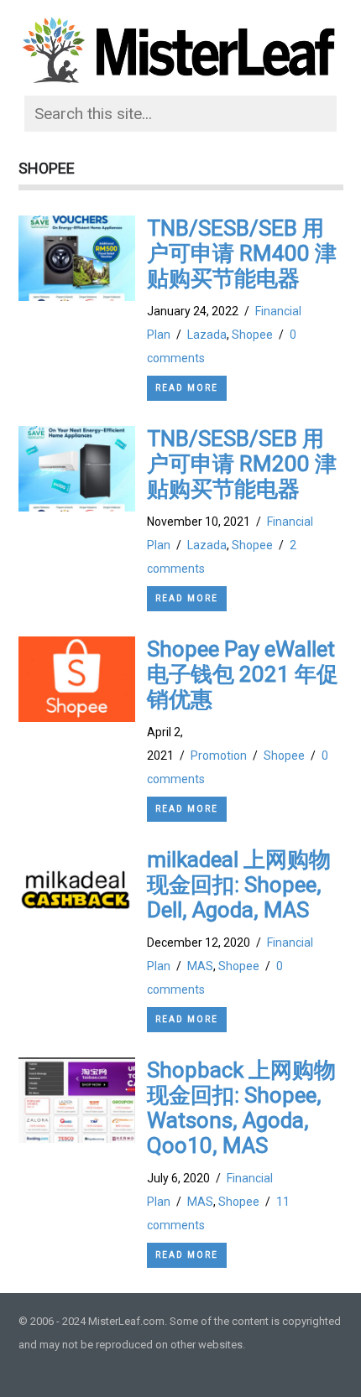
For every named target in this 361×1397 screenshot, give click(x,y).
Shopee (252, 334)
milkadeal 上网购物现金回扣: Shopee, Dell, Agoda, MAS (239, 884)
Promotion (219, 755)
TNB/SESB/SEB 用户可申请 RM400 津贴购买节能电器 (242, 253)
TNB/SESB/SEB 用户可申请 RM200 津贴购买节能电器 (242, 463)
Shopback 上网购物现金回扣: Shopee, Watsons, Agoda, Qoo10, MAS (241, 1107)
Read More (186, 387)
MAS (200, 966)
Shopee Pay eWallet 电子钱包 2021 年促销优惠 (242, 674)
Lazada (207, 334)
